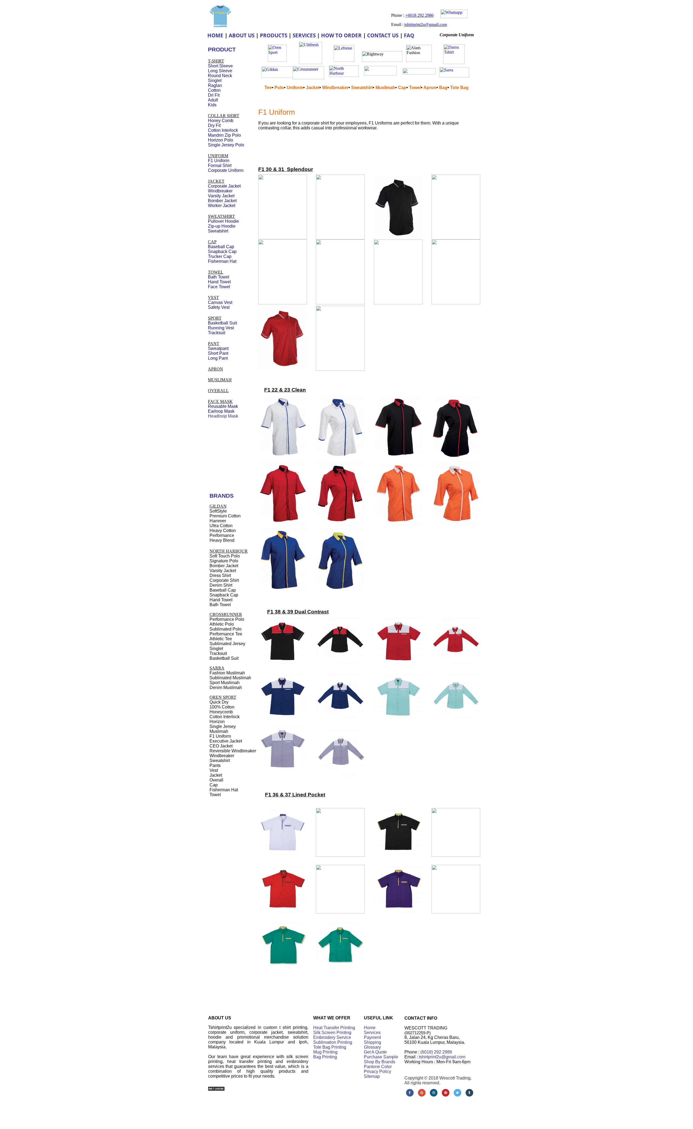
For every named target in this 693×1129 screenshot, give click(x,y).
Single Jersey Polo (226, 145)
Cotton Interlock (223, 130)
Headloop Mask (223, 416)
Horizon (217, 721)
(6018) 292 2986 (436, 1052)
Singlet (214, 80)
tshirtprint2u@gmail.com (442, 1057)
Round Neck (220, 75)
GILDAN (218, 506)
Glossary (372, 1047)
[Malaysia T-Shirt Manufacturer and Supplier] (344, 60)
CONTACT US (382, 35)
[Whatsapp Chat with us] (454, 16)
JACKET (216, 181)
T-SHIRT (216, 61)
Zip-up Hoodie (222, 226)
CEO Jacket (221, 746)
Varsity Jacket (221, 195)
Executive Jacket (226, 741)
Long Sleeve (220, 70)
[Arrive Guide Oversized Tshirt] (380, 74)
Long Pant (218, 358)
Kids (212, 105)
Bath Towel (218, 277)
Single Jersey (223, 726)
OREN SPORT (223, 697)
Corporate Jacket (224, 186)
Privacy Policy (377, 1071)
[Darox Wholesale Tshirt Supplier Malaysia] (454, 62)
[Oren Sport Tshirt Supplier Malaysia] (277, 60)
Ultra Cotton (221, 525)
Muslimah (385, 87)
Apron (429, 87)
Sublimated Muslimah (230, 677)
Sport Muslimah (225, 682)
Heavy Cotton (223, 530)
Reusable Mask (223, 406)
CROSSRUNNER (226, 614)
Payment (372, 1037)
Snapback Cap (222, 251)
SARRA (217, 668)
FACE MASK (220, 401)
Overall (216, 780)
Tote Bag (459, 87)
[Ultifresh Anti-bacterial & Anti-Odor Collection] (310, 62)
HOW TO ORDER (341, 35)
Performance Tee (226, 634)
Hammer (218, 520)
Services (372, 1032)
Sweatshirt (362, 87)
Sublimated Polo (225, 629)
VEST (213, 297)
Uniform (295, 87)
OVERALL (218, 390)
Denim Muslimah (226, 687)
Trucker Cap (219, 256)
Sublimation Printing (332, 1042)
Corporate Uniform (225, 170)
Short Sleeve (220, 66)
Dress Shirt (220, 575)
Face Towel (219, 286)
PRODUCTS (273, 35)
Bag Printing (325, 1057)
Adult (213, 100)
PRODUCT (222, 49)
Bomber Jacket (222, 200)
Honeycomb (221, 712)
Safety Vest (219, 307)
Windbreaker (335, 87)
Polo (279, 87)
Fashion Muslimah (227, 673)
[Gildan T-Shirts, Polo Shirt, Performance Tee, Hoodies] (277, 76)
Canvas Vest (220, 302)
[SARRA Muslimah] (454, 76)
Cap (402, 87)
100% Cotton (222, 707)
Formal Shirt (219, 165)
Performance (222, 535)
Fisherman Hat (222, 261)
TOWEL (215, 272)
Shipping (372, 1042)
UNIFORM (218, 155)
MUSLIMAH (220, 380)
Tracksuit (216, 332)
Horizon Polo (220, 140)
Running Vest (221, 328)
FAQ (409, 35)
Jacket (312, 87)
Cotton (214, 90)
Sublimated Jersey (227, 643)
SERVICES (304, 35)
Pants (215, 765)
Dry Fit (214, 125)
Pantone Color (378, 1066)
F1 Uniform (276, 112)
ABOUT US (241, 35)
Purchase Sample (381, 1057)
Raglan (215, 85)
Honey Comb (220, 120)
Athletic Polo (222, 624)
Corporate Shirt (224, 580)
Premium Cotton (225, 516)
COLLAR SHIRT (223, 115)
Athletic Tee (221, 638)
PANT (213, 343)
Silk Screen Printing (332, 1032)
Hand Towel (219, 282)
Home (369, 1027)
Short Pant (218, 353)
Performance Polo (227, 619)
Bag (443, 87)
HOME (215, 35)
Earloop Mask (221, 411)
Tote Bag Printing (329, 1047)
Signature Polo (224, 561)
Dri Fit (214, 95)
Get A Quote (375, 1052)
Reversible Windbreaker (233, 751)
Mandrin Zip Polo (224, 135)
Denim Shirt (221, 585)
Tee (268, 87)
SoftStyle (218, 511)
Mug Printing (325, 1052)
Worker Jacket (221, 205)
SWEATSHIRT (221, 216)
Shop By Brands (379, 1061)
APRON (215, 369)
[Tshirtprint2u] (220, 25)
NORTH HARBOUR (229, 551)
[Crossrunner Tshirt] (308, 78)
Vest (214, 770)
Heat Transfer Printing (334, 1027)
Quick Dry (219, 702)
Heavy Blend (222, 540)
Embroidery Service (332, 1037)
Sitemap (372, 1076)
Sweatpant (218, 348)
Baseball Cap (221, 246)
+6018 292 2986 (419, 15)
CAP (212, 241)
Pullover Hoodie (223, 221)
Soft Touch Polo (225, 556)
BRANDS (222, 496)
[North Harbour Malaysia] (344, 75)
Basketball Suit (222, 323)
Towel (415, 87)
